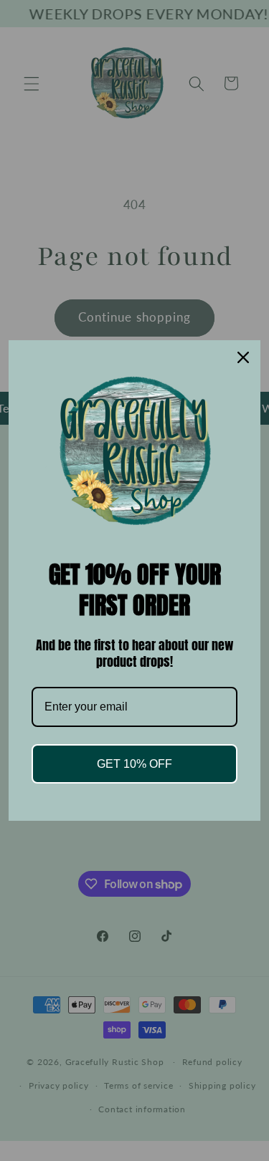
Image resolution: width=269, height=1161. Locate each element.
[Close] (243, 357)
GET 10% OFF (134, 764)
